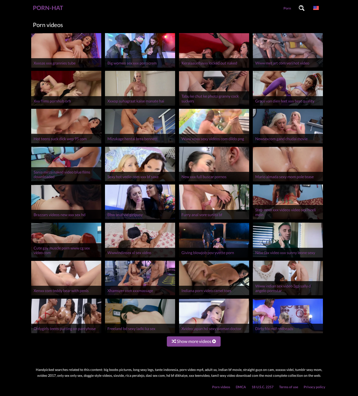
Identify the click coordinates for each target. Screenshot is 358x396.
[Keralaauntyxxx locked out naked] (214, 67)
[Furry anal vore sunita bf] (214, 219)
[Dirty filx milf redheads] (288, 333)
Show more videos (194, 341)
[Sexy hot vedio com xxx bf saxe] (140, 181)
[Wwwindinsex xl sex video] (140, 257)
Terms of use (288, 387)
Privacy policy (314, 387)
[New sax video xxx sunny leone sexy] (288, 257)
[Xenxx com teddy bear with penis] (66, 295)
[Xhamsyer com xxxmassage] (140, 295)
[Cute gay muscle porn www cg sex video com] (66, 257)
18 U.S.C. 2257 (262, 387)
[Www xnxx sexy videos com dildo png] (214, 143)
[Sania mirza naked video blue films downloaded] (66, 181)
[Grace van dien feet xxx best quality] (288, 105)
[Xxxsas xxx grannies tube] (66, 67)
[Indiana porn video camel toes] (214, 295)
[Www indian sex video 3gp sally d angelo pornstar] (288, 295)
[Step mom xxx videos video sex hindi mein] (288, 219)
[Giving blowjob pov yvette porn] (214, 257)
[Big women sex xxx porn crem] (140, 67)
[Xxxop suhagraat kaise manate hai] (140, 105)
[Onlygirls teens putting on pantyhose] (66, 333)
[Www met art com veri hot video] (288, 67)
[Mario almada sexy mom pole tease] (288, 181)
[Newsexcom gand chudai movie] (288, 143)
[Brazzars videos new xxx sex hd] (66, 219)
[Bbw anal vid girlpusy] (140, 219)
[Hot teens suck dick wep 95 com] (66, 143)
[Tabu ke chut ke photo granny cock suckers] (214, 105)
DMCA (241, 387)
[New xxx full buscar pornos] (214, 181)
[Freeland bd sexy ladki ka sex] (140, 333)
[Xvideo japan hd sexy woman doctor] (214, 333)
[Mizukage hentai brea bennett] (140, 143)
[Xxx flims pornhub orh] (66, 105)
